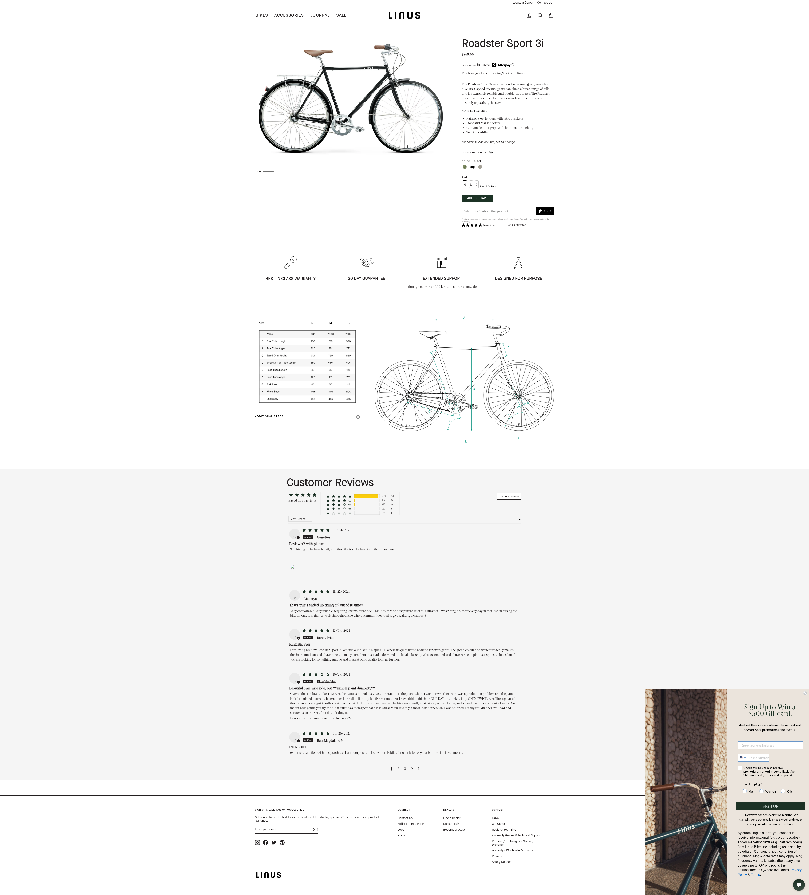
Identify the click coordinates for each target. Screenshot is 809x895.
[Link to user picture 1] (292, 566)
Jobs (401, 830)
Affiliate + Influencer (411, 824)
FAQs (495, 818)
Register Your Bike (504, 830)
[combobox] (742, 757)
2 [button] (398, 768)
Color (471, 161)
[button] (472, 225)
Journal (320, 15)
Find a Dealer (452, 818)
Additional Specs (477, 152)
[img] (316, 530)
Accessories (289, 15)
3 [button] (405, 768)
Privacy (497, 856)
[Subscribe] (315, 829)
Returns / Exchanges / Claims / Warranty (512, 843)
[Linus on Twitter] (273, 842)
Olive (465, 167)
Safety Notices (501, 862)
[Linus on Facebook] (265, 842)
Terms (755, 874)
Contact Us (544, 3)
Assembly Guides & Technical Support (516, 835)
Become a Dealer (454, 830)
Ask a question (517, 224)
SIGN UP (770, 806)
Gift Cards (498, 824)
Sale (341, 15)
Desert (480, 167)
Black (472, 167)
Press (401, 835)
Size (464, 176)
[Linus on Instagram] (257, 842)
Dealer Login (451, 824)
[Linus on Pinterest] (282, 842)
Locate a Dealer (522, 3)
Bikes (262, 15)
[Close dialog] (805, 693)
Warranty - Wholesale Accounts (512, 850)
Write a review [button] (509, 496)
